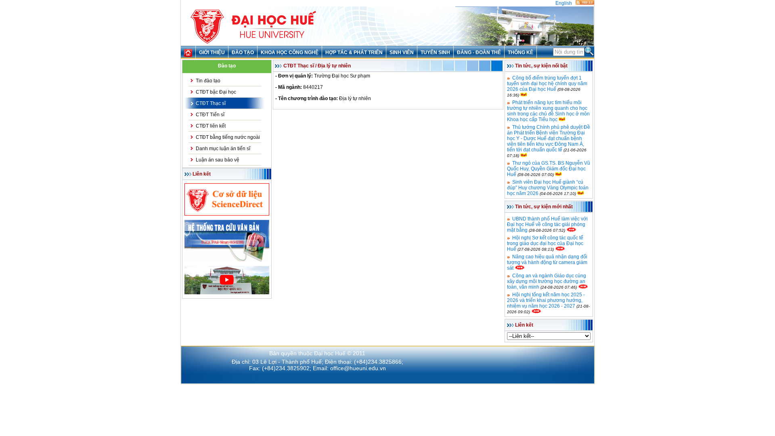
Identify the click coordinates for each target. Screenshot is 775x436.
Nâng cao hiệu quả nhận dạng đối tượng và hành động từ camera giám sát (547, 262)
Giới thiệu (212, 52)
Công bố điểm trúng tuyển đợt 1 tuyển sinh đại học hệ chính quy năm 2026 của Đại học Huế (547, 83)
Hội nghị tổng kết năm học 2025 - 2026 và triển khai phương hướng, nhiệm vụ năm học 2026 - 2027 (546, 300)
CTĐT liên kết (211, 126)
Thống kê (520, 52)
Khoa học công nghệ (289, 52)
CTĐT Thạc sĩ (211, 103)
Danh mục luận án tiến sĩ (223, 148)
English (563, 3)
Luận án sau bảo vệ (217, 160)
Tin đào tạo (208, 81)
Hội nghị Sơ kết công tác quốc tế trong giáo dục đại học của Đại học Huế (545, 243)
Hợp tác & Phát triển (354, 52)
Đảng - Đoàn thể (479, 52)
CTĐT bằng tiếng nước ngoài (228, 137)
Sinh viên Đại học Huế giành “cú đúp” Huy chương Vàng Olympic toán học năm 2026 (548, 187)
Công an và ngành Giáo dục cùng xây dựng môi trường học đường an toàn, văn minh (546, 281)
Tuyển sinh (435, 52)
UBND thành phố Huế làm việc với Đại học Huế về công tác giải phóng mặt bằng (547, 224)
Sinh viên (402, 52)
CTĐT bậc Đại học (216, 92)
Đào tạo (243, 52)
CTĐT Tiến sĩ (210, 114)
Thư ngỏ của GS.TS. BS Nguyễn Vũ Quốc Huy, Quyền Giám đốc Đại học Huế (548, 168)
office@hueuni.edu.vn (358, 368)
